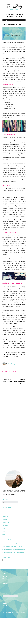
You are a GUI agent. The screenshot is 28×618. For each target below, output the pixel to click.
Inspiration (5, 522)
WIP (3, 534)
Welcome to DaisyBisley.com (11, 543)
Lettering (5, 525)
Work (4, 578)
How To (11, 371)
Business (5, 516)
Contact (5, 583)
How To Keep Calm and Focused (12, 546)
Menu (7, 20)
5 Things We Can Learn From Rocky (13, 552)
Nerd (3, 531)
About (4, 576)
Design (6, 371)
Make (9, 612)
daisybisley (11, 364)
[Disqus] (14, 406)
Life (15, 371)
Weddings (5, 581)
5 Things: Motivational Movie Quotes (20, 381)
